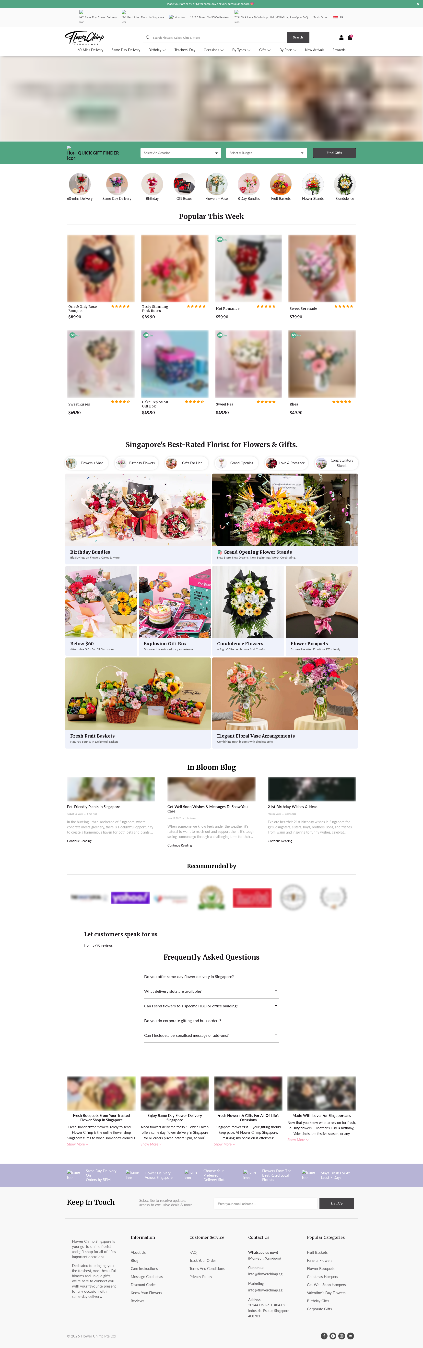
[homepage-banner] (211, 99)
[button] (120, 306)
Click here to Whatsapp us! (257, 17)
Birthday (155, 50)
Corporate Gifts (319, 1309)
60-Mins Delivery (90, 50)
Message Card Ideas (147, 1276)
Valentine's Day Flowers (326, 1292)
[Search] (145, 37)
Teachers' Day (185, 50)
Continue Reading (79, 841)
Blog (134, 1260)
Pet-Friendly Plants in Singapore (93, 806)
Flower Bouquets (321, 1268)
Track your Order (202, 1260)
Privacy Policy (200, 1276)
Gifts (263, 50)
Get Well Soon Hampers (326, 1284)
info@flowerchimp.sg (265, 1274)
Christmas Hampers (322, 1276)
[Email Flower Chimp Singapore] (350, 1336)
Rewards (338, 50)
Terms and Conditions (207, 1268)
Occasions (212, 50)
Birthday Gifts (318, 1301)
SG (341, 17)
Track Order (321, 17)
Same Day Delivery (126, 50)
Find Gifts (334, 153)
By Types (239, 50)
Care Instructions (144, 1268)
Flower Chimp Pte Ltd (98, 1336)
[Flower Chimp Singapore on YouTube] (332, 1336)
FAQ (305, 17)
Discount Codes (143, 1284)
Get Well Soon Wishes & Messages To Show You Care (207, 808)
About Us (138, 1252)
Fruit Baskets (317, 1252)
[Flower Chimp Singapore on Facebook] (324, 1336)
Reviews (137, 1301)
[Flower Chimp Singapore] (104, 37)
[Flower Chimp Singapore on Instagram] (341, 1336)
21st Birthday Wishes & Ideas (292, 806)
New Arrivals (314, 50)
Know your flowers (146, 1292)
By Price (286, 50)
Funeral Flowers (319, 1260)
